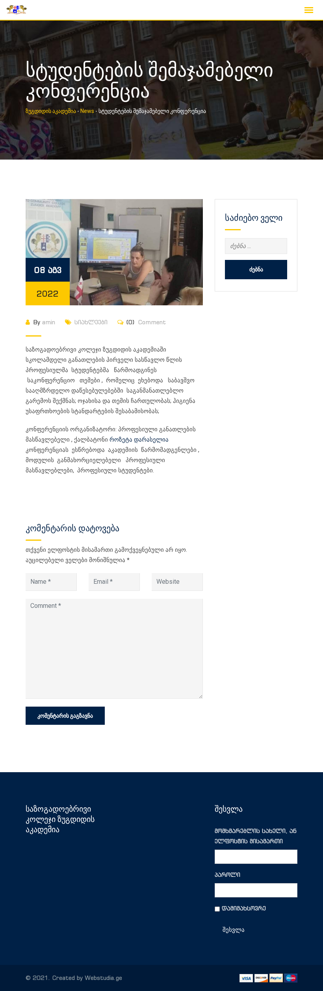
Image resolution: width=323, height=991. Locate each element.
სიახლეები (91, 322)
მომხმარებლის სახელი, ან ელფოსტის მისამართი (256, 836)
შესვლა (234, 929)
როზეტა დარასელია (139, 439)
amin (48, 322)
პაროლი (227, 874)
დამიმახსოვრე (244, 908)
